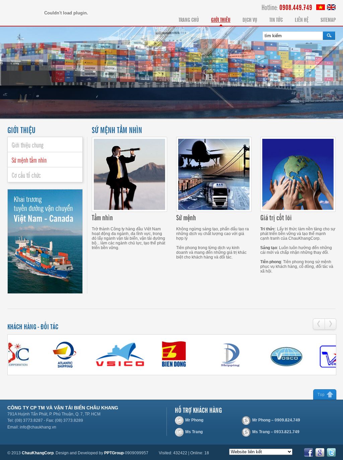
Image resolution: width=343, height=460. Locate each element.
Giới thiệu (220, 19)
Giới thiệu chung (28, 144)
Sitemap (328, 19)
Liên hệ (301, 19)
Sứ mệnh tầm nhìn (29, 159)
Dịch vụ (250, 19)
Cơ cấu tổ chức (26, 174)
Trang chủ (189, 19)
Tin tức (276, 19)
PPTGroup (114, 453)
